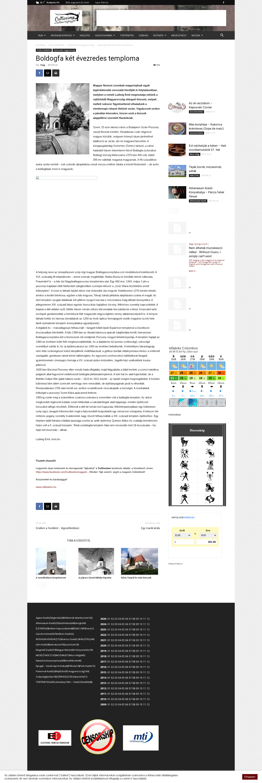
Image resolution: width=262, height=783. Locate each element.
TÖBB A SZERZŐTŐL (79, 540)
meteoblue (174, 414)
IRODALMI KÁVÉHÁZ (61, 35)
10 (141, 629)
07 (130, 634)
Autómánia (66, 623)
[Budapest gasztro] (177, 325)
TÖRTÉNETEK (127, 35)
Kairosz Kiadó (70, 639)
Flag (42, 65)
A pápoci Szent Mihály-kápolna (94, 577)
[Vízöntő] (184, 503)
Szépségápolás (46, 676)
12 (148, 634)
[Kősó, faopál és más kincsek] (140, 561)
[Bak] (210, 491)
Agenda (57, 617)
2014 (103, 677)
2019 (103, 651)
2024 (103, 624)
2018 (103, 656)
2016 (103, 667)
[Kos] (184, 445)
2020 (103, 645)
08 (133, 629)
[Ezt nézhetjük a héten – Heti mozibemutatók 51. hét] (177, 150)
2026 (103, 618)
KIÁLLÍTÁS (85, 35)
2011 (103, 693)
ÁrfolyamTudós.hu (175, 564)
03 (116, 624)
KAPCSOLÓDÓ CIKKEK (50, 540)
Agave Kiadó (43, 617)
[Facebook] (223, 2)
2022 (103, 634)
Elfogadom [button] (249, 777)
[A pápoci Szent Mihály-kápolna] (97, 561)
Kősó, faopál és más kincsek (136, 577)
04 (119, 624)
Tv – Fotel (75, 682)
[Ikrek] (184, 457)
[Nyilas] (184, 491)
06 (126, 634)
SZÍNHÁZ (143, 35)
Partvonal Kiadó (45, 671)
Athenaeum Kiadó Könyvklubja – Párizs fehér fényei (206, 192)
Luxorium (71, 644)
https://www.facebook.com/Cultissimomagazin (61, 471)
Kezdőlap (40, 45)
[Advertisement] (161, 18)
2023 (103, 629)
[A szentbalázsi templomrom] (55, 561)
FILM (40, 35)
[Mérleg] (184, 480)
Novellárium (73, 660)
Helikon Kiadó (64, 633)
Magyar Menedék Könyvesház (74, 649)
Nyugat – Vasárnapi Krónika (52, 666)
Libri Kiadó (42, 644)
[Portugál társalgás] (177, 282)
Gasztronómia (196, 111)
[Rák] (210, 457)
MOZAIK (196, 35)
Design (80, 623)
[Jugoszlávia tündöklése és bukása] (177, 228)
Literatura (57, 644)
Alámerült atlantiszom (78, 617)
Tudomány (60, 682)
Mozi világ (194, 154)
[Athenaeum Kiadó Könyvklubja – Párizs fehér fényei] (177, 192)
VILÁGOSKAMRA (103, 35)
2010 (103, 699)
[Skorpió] (210, 480)
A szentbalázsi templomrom (51, 577)
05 (123, 618)
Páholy (73, 666)
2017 (103, 661)
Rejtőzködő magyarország (81, 45)
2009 (103, 704)
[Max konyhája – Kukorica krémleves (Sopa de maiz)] (177, 128)
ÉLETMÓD (158, 35)
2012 (103, 688)
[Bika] (210, 445)
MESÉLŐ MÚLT (179, 35)
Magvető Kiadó (45, 649)
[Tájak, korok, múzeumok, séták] (177, 171)
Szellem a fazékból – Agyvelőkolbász (57, 528)
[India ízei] (177, 304)
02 (112, 634)
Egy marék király (150, 528)
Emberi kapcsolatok (60, 628)
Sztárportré (79, 676)
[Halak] (210, 503)
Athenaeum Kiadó (198, 201)
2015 (103, 672)
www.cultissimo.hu (46, 486)
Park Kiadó (87, 666)
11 (144, 634)
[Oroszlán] (184, 468)
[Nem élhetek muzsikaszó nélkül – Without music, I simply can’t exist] (177, 249)
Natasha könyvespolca (50, 660)
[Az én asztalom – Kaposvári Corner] (177, 107)
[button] (222, 35)
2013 (103, 683)
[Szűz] (210, 468)
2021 (103, 640)
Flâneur (88, 628)
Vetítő (87, 682)
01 (108, 634)
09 (137, 624)
